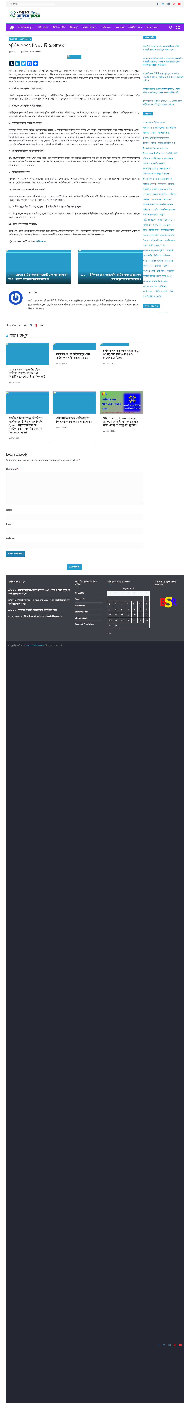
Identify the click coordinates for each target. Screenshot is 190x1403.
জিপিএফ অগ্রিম (59, 28)
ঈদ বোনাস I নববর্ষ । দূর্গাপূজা (155, 148)
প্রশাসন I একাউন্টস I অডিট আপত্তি (158, 205)
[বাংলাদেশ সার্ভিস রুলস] (11, 27)
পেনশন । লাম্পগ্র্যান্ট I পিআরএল (157, 200)
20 (134, 615)
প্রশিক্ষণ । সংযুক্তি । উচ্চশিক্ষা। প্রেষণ (159, 210)
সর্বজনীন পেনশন (135, 28)
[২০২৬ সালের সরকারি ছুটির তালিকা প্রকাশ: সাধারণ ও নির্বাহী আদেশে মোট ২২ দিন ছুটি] (27, 344)
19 (128, 615)
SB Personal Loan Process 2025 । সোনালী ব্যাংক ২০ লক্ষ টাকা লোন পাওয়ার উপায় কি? (120, 422)
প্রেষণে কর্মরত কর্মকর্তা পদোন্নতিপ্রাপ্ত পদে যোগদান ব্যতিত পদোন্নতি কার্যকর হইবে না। (37, 277)
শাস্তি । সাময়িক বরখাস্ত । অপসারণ (158, 261)
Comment (12, 469)
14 (140, 609)
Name (9, 510)
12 (128, 609)
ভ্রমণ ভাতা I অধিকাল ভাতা (154, 245)
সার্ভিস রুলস (106, 28)
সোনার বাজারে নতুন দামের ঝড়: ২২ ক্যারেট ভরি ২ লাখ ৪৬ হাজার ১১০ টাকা (121, 355)
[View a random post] (178, 27)
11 (122, 609)
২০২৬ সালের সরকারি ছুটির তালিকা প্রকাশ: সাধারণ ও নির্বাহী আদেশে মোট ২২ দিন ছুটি (27, 373)
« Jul (109, 633)
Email (9, 524)
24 (116, 620)
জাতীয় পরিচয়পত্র (89, 28)
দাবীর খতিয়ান (43, 28)
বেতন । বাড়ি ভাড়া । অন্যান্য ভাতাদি (158, 235)
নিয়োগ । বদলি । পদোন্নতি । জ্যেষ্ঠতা (159, 184)
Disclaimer (80, 606)
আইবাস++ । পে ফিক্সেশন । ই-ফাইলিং (159, 128)
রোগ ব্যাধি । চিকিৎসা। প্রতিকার (156, 256)
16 (110, 615)
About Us (79, 593)
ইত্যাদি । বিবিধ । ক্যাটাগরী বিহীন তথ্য (20, 39)
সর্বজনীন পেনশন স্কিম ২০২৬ (155, 281)
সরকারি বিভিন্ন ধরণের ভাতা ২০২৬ (157, 276)
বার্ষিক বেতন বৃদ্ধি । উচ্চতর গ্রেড (157, 225)
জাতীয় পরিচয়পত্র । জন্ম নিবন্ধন (156, 169)
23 (110, 620)
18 (122, 615)
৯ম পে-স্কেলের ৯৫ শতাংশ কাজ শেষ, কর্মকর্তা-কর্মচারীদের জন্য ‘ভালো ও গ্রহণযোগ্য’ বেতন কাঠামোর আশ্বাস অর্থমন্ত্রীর (163, 61)
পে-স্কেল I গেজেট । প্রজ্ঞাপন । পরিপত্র (159, 194)
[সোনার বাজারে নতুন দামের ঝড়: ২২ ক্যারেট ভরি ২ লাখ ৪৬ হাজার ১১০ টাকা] (114, 344)
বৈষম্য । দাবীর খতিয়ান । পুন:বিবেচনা (159, 240)
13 (134, 609)
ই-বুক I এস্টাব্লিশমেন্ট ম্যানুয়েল (156, 138)
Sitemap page (81, 618)
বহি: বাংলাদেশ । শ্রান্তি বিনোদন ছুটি (158, 220)
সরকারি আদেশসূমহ (25, 28)
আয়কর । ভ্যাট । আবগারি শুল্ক (156, 133)
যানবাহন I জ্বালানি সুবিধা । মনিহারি (158, 251)
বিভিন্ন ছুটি (74, 28)
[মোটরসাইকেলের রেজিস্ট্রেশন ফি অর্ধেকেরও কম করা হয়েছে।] (74, 393)
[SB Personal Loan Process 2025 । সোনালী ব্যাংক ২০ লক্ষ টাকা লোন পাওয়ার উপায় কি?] (121, 393)
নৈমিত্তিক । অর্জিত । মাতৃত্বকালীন (157, 189)
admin (25, 52)
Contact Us (80, 599)
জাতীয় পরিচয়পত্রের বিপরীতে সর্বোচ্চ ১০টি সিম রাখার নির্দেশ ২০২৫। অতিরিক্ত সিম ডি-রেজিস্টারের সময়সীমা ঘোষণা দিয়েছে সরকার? (26, 425)
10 (116, 609)
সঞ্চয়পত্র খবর (152, 28)
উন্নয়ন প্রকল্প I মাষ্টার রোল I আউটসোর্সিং (160, 153)
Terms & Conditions (84, 624)
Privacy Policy (81, 612)
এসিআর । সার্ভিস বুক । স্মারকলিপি (158, 159)
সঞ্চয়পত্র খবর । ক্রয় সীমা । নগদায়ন (158, 271)
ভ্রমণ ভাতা (120, 28)
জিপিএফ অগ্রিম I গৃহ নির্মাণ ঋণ (156, 174)
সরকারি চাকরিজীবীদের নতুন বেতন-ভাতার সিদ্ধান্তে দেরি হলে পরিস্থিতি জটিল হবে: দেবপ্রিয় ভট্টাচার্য (163, 77)
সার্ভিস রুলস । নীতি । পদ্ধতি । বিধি (158, 292)
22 (146, 615)
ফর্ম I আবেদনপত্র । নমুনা (154, 215)
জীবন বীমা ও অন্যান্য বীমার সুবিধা (157, 179)
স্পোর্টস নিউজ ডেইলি (152, 297)
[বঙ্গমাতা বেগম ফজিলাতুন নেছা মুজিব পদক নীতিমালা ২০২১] (74, 344)
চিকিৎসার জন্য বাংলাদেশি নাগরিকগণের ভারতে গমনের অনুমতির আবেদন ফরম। (111, 277)
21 (140, 615)
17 (116, 615)
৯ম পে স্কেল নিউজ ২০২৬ (154, 123)
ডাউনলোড (41, 241)
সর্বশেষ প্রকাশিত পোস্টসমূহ (155, 286)
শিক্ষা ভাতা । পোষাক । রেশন (156, 266)
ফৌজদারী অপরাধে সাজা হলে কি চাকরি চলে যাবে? (37, 610)
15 (146, 609)
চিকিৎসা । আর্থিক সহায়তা (154, 164)
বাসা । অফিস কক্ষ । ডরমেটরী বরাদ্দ (158, 230)
